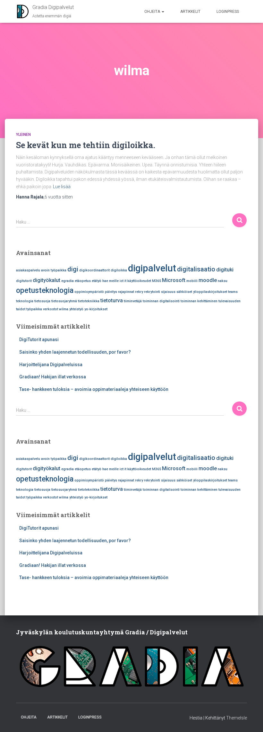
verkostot (50, 309)
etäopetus (83, 281)
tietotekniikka (88, 301)
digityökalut (46, 280)
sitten (59, 196)
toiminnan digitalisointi (161, 301)
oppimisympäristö (89, 292)
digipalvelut (152, 268)
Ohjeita (152, 11)
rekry (139, 292)
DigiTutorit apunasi (39, 339)
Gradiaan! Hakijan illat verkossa (52, 376)
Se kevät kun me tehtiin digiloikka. (85, 145)
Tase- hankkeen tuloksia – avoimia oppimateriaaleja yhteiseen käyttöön (93, 389)
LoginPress (227, 11)
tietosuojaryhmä (64, 301)
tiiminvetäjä (133, 301)
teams (233, 292)
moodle (208, 280)
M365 (156, 281)
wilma (63, 309)
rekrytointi (152, 292)
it (125, 281)
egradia (67, 281)
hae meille (110, 281)
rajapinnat (126, 292)
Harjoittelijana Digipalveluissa (50, 364)
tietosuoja (42, 301)
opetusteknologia (44, 290)
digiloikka (119, 270)
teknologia (24, 301)
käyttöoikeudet (139, 281)
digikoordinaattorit (94, 270)
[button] (162, 11)
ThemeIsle (236, 717)
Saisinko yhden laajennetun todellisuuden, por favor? (75, 352)
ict (121, 281)
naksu (222, 281)
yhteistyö (76, 309)
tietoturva (111, 300)
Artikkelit (190, 11)
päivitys (111, 292)
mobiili (192, 281)
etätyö (96, 281)
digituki (224, 270)
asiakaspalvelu (28, 270)
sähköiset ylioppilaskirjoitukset (201, 292)
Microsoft (173, 280)
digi (72, 269)
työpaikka (34, 309)
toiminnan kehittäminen (199, 301)
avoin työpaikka (53, 270)
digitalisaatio (196, 269)
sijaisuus (168, 292)
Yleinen (23, 134)
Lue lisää (62, 186)
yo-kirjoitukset (95, 309)
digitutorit (24, 281)
